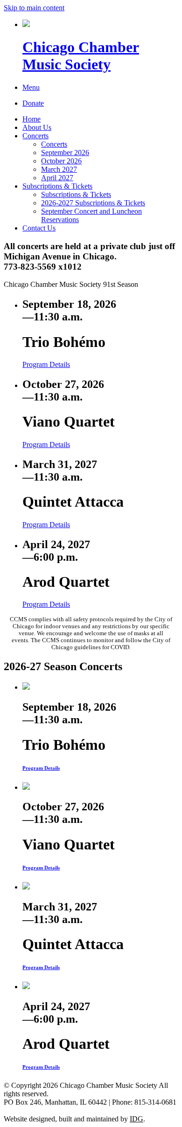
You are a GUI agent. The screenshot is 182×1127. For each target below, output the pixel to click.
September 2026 (65, 152)
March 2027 (59, 169)
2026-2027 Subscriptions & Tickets (93, 203)
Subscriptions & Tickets (57, 186)
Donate (33, 103)
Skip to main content (34, 8)
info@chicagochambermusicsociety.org (61, 1110)
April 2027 (57, 178)
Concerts (35, 136)
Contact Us (39, 228)
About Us (36, 127)
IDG (136, 1119)
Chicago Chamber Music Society (80, 56)
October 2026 (61, 161)
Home (31, 119)
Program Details (46, 364)
